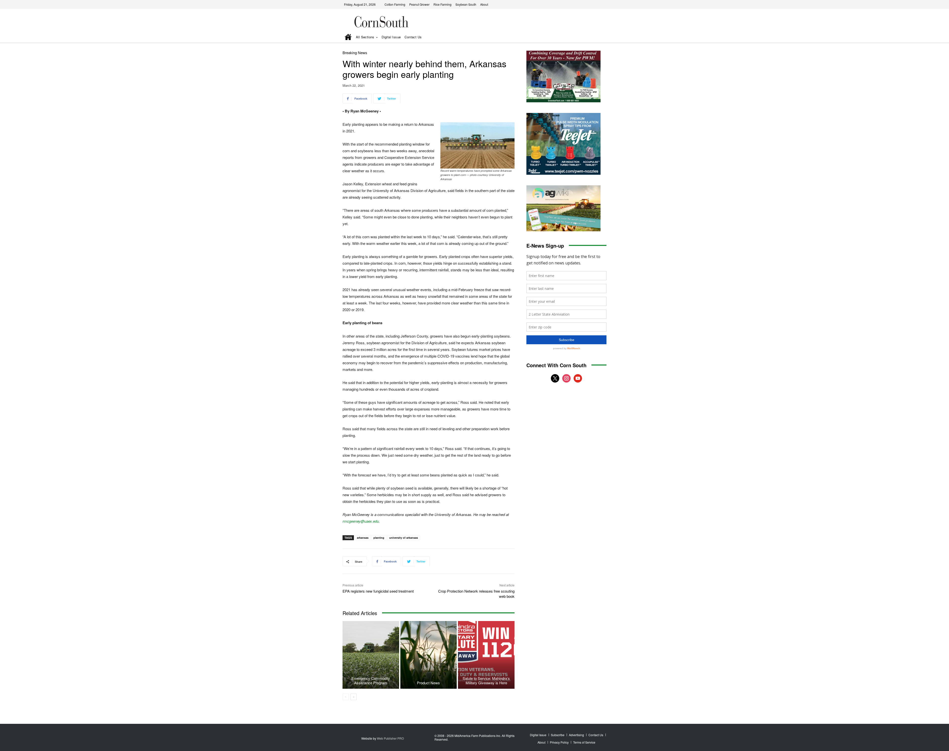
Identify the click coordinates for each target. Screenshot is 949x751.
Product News (428, 682)
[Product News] (428, 655)
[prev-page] (346, 697)
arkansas (362, 537)
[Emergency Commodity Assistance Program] (371, 655)
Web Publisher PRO (390, 738)
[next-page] (353, 697)
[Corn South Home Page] (348, 37)
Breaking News (355, 52)
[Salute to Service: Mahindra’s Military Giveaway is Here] (486, 655)
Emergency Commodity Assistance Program (370, 680)
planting (378, 537)
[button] (595, 37)
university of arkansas (403, 537)
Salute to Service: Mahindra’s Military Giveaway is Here (486, 680)
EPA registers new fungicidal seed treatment (378, 591)
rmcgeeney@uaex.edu (361, 521)
